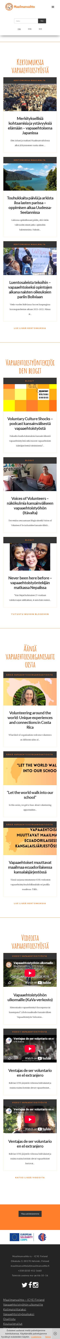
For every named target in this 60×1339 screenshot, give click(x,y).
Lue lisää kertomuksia (30, 328)
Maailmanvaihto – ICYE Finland (23, 1299)
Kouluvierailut (12, 1323)
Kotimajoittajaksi (14, 1309)
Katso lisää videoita (30, 1177)
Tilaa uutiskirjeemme (30, 1214)
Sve (40, 29)
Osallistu (9, 1319)
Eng (30, 29)
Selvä (48, 1336)
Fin (19, 29)
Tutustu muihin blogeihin (30, 614)
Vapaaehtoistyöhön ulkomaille (23, 1304)
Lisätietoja (36, 1336)
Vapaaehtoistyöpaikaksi (18, 1314)
